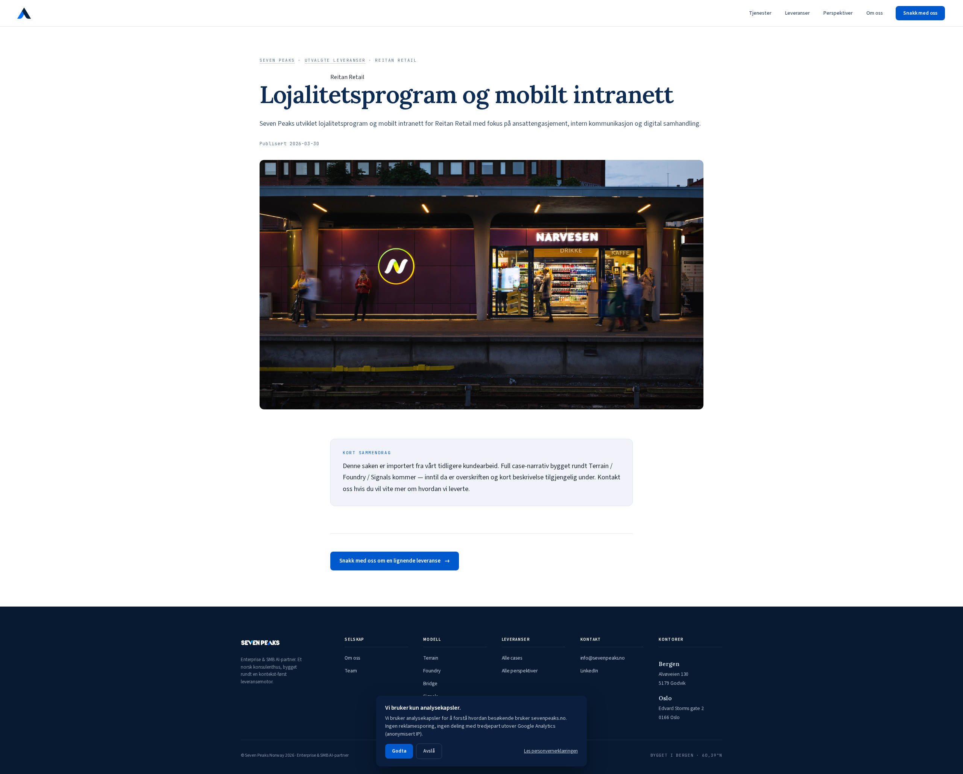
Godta (399, 751)
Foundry (431, 670)
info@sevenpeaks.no (602, 657)
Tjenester (760, 13)
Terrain (430, 657)
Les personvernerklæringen (551, 751)
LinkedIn (589, 670)
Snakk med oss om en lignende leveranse (389, 561)
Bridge (430, 683)
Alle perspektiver (520, 670)
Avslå (429, 751)
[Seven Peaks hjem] (46, 13)
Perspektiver (838, 13)
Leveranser (797, 13)
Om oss (874, 13)
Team (351, 670)
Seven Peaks (277, 60)
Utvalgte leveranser (335, 60)
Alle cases (512, 657)
